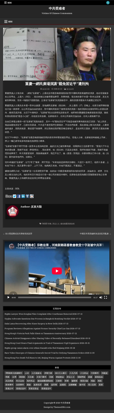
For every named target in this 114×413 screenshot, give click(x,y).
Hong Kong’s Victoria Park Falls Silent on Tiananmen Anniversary (35, 333)
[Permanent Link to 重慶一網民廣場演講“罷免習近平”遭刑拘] (57, 54)
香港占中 (9, 388)
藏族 (29, 384)
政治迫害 (70, 89)
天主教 (31, 376)
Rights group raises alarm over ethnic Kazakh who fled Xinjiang (34, 348)
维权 (100, 380)
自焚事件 (20, 384)
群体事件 (9, 384)
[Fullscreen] (105, 297)
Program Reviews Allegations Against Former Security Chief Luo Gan (37, 328)
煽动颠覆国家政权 (67, 223)
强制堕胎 (81, 376)
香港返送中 (46, 388)
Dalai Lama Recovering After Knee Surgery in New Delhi (31, 323)
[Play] (8, 297)
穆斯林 (74, 380)
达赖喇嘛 (72, 384)
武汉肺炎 (9, 380)
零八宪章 (92, 384)
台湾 (14, 376)
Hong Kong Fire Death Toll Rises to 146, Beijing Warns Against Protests (38, 357)
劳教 (50, 223)
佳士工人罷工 (61, 372)
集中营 (82, 384)
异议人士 (56, 223)
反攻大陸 (46, 89)
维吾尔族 (84, 380)
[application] (57, 270)
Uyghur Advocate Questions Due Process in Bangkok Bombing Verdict (37, 318)
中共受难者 (57, 8)
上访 (27, 372)
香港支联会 (33, 388)
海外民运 (31, 380)
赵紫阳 (63, 384)
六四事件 (95, 372)
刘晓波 (104, 372)
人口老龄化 (36, 372)
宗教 (51, 376)
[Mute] (100, 297)
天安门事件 (41, 376)
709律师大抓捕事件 (13, 372)
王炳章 (59, 380)
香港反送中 (21, 388)
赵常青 (54, 384)
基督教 (22, 376)
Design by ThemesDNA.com (57, 407)
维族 (93, 380)
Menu (10, 2)
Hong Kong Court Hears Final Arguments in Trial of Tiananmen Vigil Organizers (42, 343)
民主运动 (20, 380)
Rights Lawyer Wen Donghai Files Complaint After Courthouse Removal (38, 314)
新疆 (90, 376)
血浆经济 (37, 384)
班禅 (67, 380)
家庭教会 (60, 376)
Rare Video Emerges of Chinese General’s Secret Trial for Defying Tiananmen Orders (45, 352)
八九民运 (84, 372)
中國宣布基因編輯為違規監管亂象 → (95, 233)
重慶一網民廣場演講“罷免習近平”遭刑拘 (57, 84)
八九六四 (73, 372)
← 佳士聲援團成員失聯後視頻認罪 (17, 233)
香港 (101, 384)
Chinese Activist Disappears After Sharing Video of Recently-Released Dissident (42, 338)
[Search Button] (108, 2)
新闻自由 (99, 376)
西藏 (46, 384)
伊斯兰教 (48, 372)
